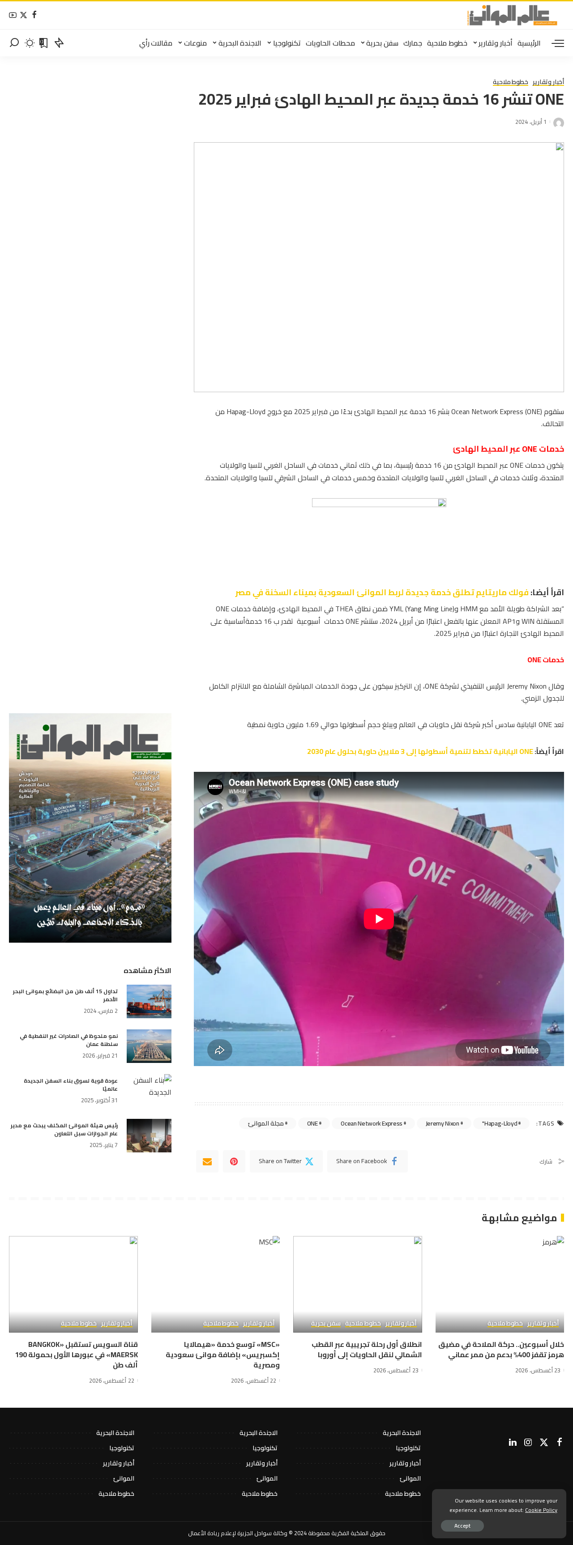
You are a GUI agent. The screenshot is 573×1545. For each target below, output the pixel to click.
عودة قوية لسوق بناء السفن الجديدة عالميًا (71, 1084)
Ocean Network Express (371, 1123)
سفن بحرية (326, 1323)
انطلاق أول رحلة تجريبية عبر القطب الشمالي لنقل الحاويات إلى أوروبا (367, 1349)
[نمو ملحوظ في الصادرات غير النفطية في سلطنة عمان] (149, 1046)
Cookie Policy (541, 1510)
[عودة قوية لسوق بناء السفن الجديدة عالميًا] (149, 1091)
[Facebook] (34, 15)
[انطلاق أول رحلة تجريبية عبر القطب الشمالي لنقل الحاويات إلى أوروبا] (357, 1284)
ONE (312, 1123)
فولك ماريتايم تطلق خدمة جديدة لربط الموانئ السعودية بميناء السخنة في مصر (382, 592)
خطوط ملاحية (511, 82)
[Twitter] (23, 15)
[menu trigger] (553, 43)
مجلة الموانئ (266, 1123)
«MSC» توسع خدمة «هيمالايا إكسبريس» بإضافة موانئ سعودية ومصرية (223, 1354)
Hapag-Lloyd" (499, 1123)
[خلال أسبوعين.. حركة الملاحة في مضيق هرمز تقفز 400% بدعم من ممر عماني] (500, 1284)
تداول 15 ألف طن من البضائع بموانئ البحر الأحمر (65, 995)
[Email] (207, 1161)
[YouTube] (13, 15)
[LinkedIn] (513, 1443)
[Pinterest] (234, 1161)
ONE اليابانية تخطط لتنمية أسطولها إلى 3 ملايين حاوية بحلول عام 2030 (420, 751)
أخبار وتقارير (548, 82)
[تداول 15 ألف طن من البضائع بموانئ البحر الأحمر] (149, 1001)
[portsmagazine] (512, 15)
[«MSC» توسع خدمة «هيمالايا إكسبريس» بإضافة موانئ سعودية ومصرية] (215, 1284)
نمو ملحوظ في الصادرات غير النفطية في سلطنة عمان (69, 1040)
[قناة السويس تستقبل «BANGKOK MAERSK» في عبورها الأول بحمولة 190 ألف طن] (73, 1284)
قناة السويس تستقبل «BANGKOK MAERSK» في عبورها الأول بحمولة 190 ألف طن (76, 1354)
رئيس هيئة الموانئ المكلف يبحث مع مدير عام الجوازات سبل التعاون (64, 1129)
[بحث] (14, 43)
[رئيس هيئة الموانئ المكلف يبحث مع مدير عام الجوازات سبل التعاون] (149, 1135)
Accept (462, 1525)
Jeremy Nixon (442, 1123)
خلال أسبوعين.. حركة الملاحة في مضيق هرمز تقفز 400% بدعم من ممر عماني (501, 1349)
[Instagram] (528, 1443)
